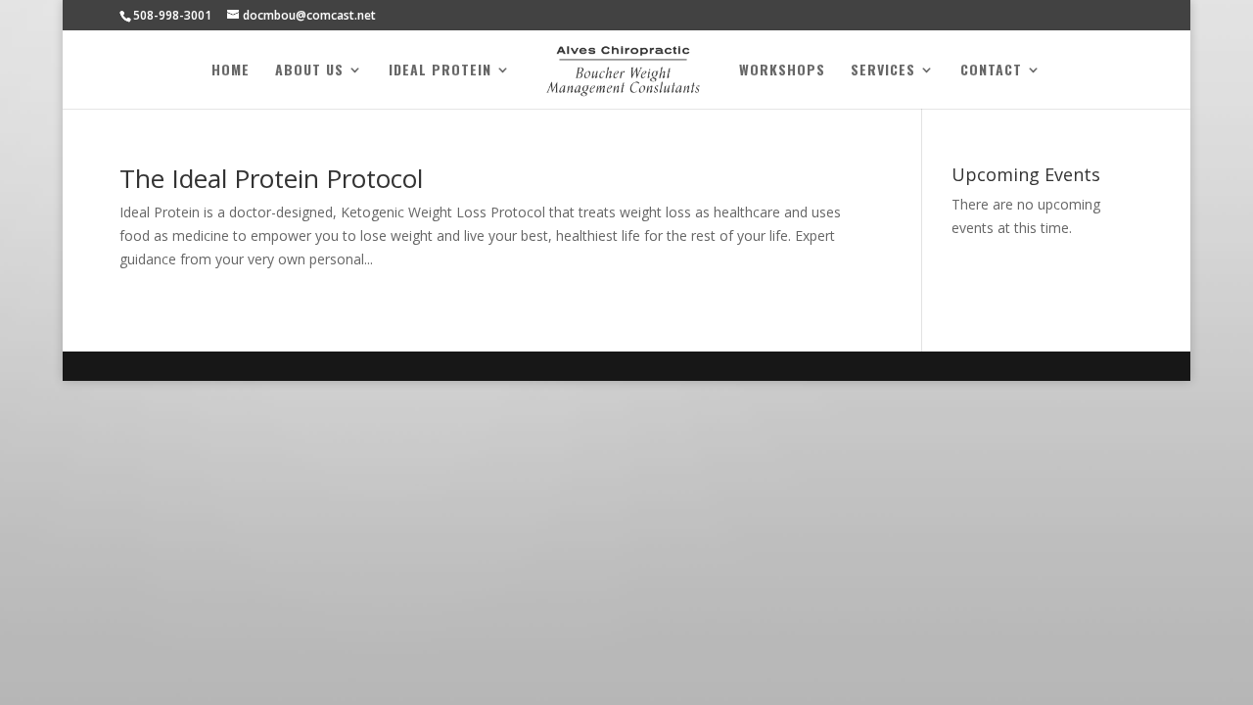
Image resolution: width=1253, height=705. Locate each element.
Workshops (782, 71)
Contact (991, 71)
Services (883, 71)
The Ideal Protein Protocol (271, 178)
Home (230, 71)
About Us (309, 71)
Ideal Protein (440, 71)
